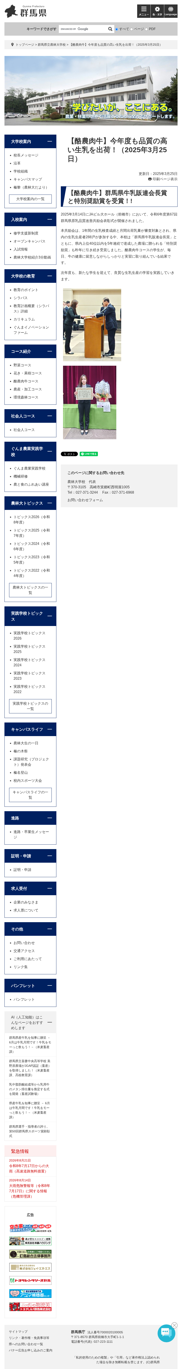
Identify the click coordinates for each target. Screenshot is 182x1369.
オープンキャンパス (30, 241)
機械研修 (21, 476)
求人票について (26, 910)
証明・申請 (21, 856)
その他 (17, 929)
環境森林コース (26, 397)
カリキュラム (24, 319)
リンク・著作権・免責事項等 (29, 1338)
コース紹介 (21, 351)
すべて (124, 29)
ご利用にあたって (28, 959)
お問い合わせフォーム (85, 500)
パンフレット (23, 985)
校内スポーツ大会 (28, 780)
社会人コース (23, 416)
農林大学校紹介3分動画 (32, 257)
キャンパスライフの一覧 (30, 794)
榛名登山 (21, 772)
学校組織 (21, 171)
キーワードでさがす (42, 29)
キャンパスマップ (28, 179)
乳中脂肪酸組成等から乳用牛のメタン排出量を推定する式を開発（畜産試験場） (29, 1089)
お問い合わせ (24, 943)
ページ (139, 29)
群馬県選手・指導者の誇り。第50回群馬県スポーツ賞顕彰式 (29, 1131)
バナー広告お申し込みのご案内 (30, 1350)
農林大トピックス (27, 503)
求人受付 (19, 888)
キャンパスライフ (27, 729)
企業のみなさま (26, 902)
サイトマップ (18, 1331)
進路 (15, 818)
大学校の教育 (23, 276)
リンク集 (21, 967)
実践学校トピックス (27, 616)
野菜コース (22, 365)
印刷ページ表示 (165, 179)
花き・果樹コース (28, 373)
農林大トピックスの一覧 (30, 590)
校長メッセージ (26, 155)
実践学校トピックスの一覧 (30, 706)
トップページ (25, 44)
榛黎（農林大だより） (31, 187)
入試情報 (21, 249)
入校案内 (19, 219)
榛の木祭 (21, 751)
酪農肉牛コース (26, 381)
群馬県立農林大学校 (52, 44)
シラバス (21, 298)
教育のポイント (26, 290)
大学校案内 (21, 141)
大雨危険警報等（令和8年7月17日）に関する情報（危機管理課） (29, 1191)
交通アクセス (24, 951)
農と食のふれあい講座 (31, 484)
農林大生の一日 (26, 743)
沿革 (17, 163)
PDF (152, 29)
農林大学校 (76, 482)
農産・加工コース (28, 389)
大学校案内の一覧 (30, 199)
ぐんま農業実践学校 (30, 468)
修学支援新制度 (26, 233)
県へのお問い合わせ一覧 (26, 1344)
